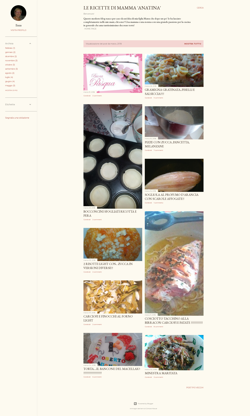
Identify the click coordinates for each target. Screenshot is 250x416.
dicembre (10, 56)
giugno (9, 81)
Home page (90, 29)
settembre (11, 69)
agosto (9, 73)
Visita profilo (18, 30)
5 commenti (97, 377)
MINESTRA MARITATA (161, 373)
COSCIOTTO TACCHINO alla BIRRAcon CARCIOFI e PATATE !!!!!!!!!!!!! (174, 320)
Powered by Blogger (145, 404)
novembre (11, 60)
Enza (18, 25)
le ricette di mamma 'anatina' (122, 8)
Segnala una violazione (17, 118)
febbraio (9, 48)
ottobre (9, 65)
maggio (10, 85)
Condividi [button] (86, 96)
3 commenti (158, 377)
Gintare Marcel (151, 408)
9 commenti (158, 98)
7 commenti (158, 150)
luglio (8, 77)
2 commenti (97, 96)
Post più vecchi (195, 387)
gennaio (10, 52)
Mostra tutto (192, 44)
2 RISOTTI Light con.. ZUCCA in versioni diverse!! (108, 266)
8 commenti (158, 327)
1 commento (158, 203)
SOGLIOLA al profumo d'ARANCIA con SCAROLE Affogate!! (171, 197)
